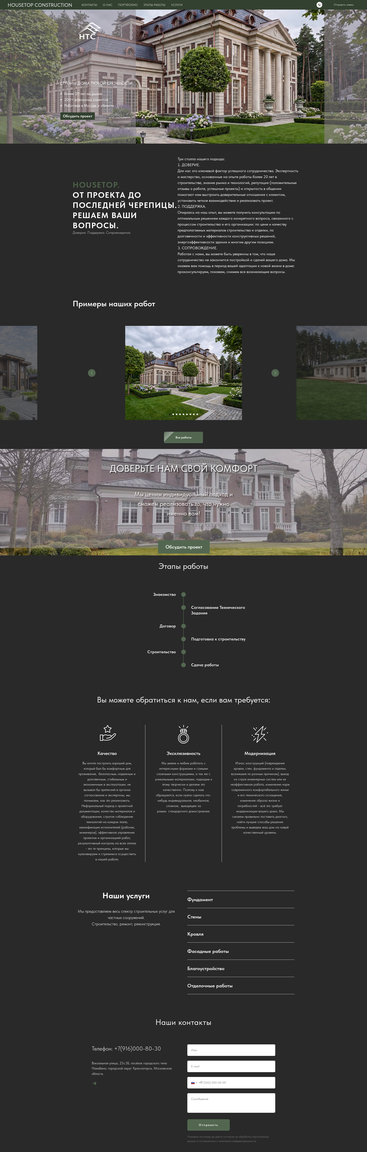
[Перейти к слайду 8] (194, 414)
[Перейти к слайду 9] (197, 414)
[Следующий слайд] (275, 373)
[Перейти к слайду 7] (190, 414)
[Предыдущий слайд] (92, 373)
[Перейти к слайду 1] (170, 414)
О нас (107, 5)
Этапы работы (154, 5)
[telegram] (94, 1083)
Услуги (177, 5)
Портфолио (128, 5)
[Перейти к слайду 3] (176, 414)
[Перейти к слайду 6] (187, 414)
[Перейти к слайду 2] (173, 414)
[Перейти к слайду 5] (183, 414)
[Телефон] (319, 5)
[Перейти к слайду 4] (180, 414)
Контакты (89, 5)
